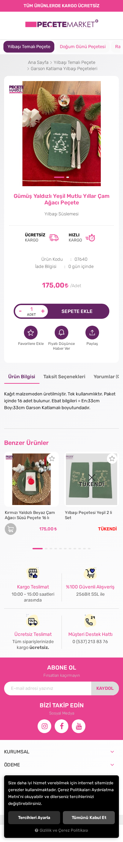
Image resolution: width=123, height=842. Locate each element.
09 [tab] (79, 548)
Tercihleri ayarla (34, 817)
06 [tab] (65, 548)
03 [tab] (51, 548)
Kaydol (105, 688)
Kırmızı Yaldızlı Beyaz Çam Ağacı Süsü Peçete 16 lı (30, 515)
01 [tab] (59, 177)
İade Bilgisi (45, 266)
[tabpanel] (29, 47)
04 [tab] (55, 548)
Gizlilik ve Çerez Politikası (64, 830)
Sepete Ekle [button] (77, 311)
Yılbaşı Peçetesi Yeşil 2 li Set (88, 515)
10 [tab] (84, 548)
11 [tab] (89, 548)
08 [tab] (74, 548)
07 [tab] (70, 548)
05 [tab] (60, 548)
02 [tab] (67, 177)
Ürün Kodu (52, 259)
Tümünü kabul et (89, 817)
